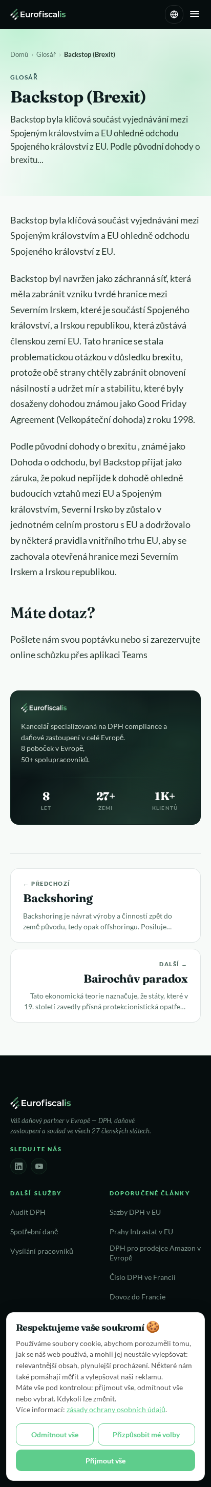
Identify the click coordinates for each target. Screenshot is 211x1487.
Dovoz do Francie (137, 1297)
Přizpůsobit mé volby (146, 1434)
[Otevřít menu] (194, 15)
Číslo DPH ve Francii (143, 1277)
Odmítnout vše (54, 1434)
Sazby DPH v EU (135, 1212)
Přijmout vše (105, 1460)
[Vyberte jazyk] (174, 14)
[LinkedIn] (18, 1166)
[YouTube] (39, 1166)
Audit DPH (28, 1212)
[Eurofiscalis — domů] (38, 14)
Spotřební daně (34, 1232)
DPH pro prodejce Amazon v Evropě (155, 1253)
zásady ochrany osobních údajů (116, 1409)
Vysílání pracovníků (41, 1251)
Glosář (46, 54)
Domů (19, 54)
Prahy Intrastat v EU (141, 1232)
